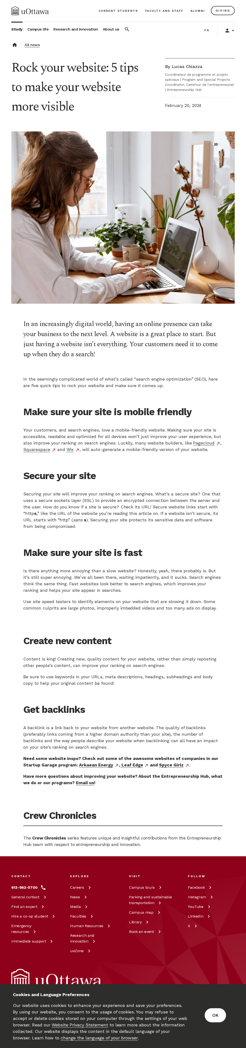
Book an (141, 931)
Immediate (28, 941)
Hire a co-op (29, 916)
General (25, 897)
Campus (142, 887)
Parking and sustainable (150, 900)
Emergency (21, 929)
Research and (82, 938)
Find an (24, 906)
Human (86, 926)
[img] (30, 11)
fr (206, 30)
